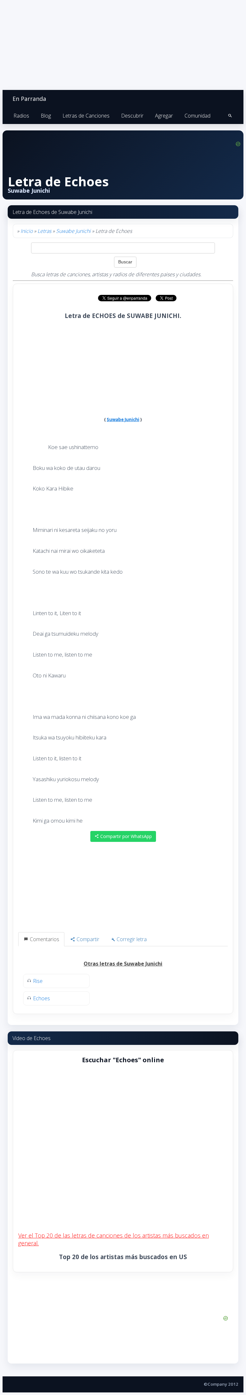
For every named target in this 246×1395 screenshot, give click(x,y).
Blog (46, 115)
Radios (21, 115)
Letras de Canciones (86, 115)
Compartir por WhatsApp (125, 836)
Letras (44, 230)
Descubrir (132, 115)
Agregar (164, 115)
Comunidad (197, 115)
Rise (38, 980)
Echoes (41, 998)
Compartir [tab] (87, 939)
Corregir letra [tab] (131, 939)
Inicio (26, 230)
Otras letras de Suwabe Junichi (123, 963)
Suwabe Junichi (73, 230)
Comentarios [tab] (44, 939)
